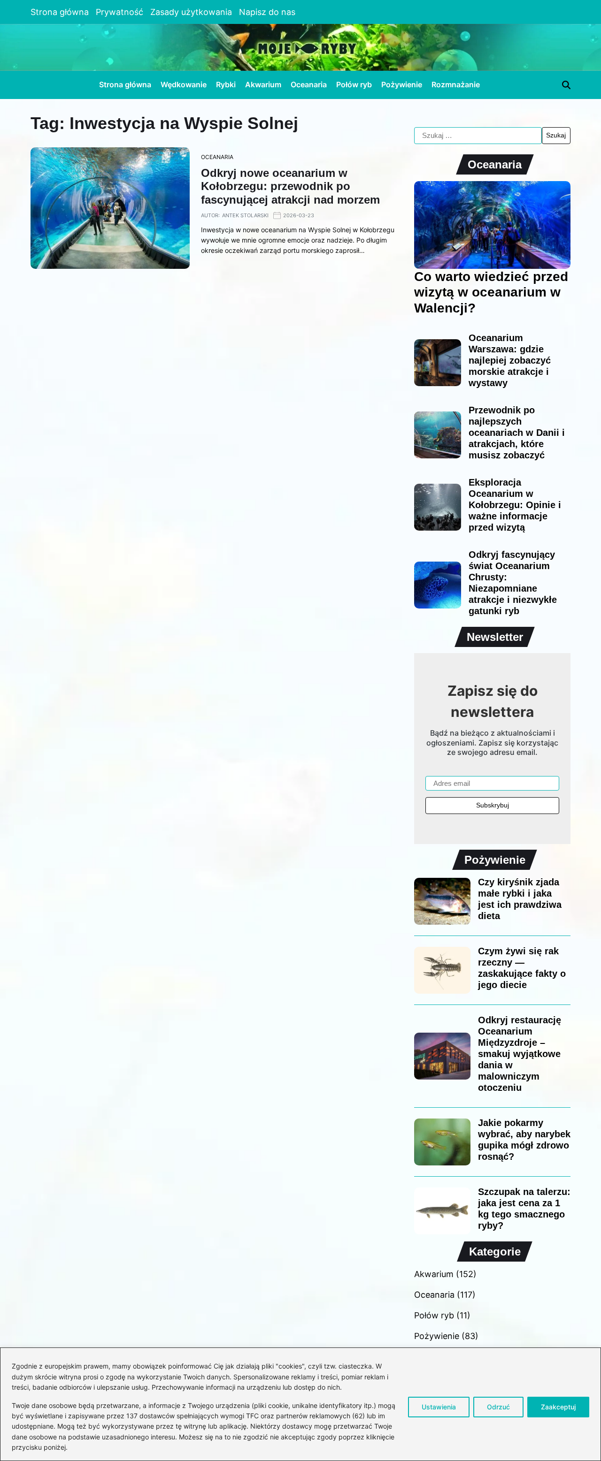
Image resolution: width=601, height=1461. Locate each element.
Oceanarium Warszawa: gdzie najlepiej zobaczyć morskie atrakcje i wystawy (510, 360)
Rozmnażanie (455, 84)
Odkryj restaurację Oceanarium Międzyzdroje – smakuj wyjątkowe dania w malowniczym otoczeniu (519, 1054)
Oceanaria (309, 84)
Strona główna (60, 12)
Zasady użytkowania (191, 12)
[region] (300, 1404)
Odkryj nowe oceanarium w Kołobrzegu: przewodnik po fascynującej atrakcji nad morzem (290, 186)
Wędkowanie (184, 84)
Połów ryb (354, 84)
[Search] (566, 85)
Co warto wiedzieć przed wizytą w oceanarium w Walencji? (491, 292)
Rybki (226, 84)
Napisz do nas (267, 12)
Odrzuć (498, 1407)
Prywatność (119, 12)
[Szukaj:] (478, 135)
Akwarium (263, 84)
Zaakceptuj (558, 1407)
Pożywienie (401, 84)
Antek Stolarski (245, 215)
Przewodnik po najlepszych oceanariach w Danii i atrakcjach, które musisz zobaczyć (517, 432)
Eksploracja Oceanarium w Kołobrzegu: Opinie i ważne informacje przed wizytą (515, 505)
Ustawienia (439, 1407)
